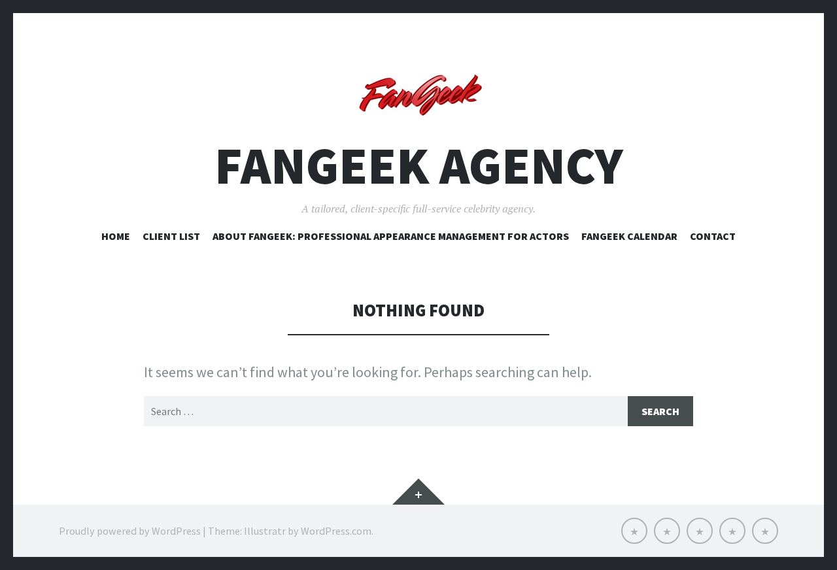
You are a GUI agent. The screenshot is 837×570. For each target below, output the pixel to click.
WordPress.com (336, 530)
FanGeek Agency (418, 165)
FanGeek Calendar (629, 236)
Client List (171, 236)
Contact (713, 236)
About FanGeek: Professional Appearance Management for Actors (391, 236)
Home (115, 236)
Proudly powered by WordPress (130, 530)
